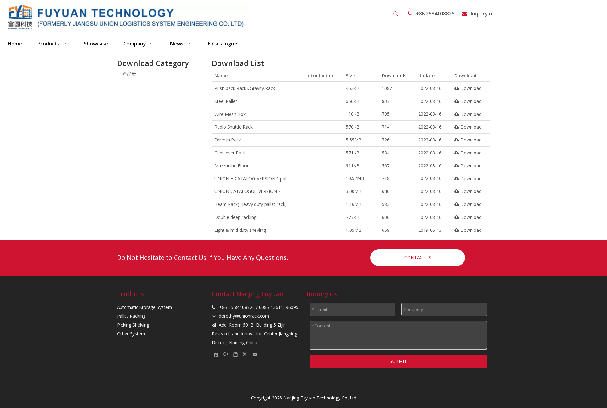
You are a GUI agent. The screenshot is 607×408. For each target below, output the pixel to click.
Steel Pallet (225, 101)
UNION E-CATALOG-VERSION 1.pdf (250, 179)
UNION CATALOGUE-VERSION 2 (247, 191)
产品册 (129, 73)
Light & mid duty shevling (240, 230)
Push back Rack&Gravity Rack (244, 88)
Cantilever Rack (230, 153)
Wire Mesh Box (230, 114)
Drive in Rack (227, 140)
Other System (131, 334)
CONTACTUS (417, 258)
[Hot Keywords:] (396, 14)
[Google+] (226, 355)
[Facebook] (216, 355)
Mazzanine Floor (231, 166)
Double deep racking (235, 217)
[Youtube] (255, 355)
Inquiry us (483, 13)
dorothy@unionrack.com (244, 316)
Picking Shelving (133, 325)
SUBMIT (398, 361)
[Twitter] (245, 355)
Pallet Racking (131, 316)
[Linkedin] (236, 355)
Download (470, 88)
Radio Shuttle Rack (233, 127)
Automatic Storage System (144, 307)
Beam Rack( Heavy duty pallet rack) (250, 204)
